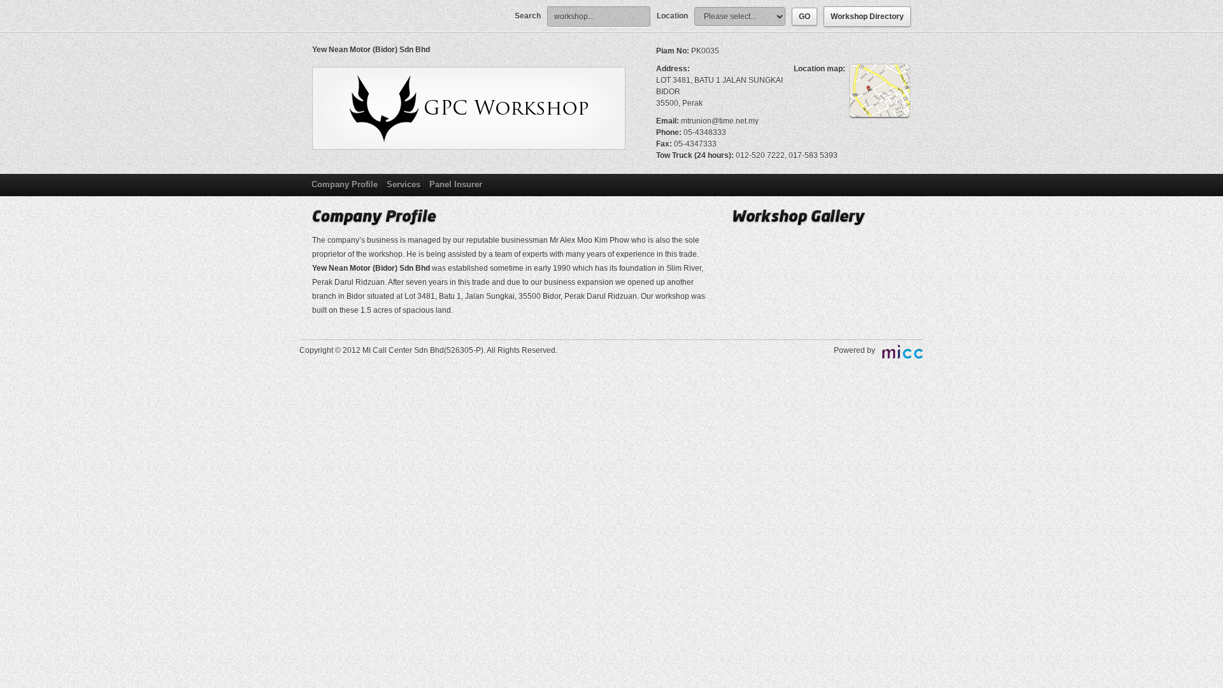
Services (403, 184)
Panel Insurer (455, 184)
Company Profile (344, 184)
